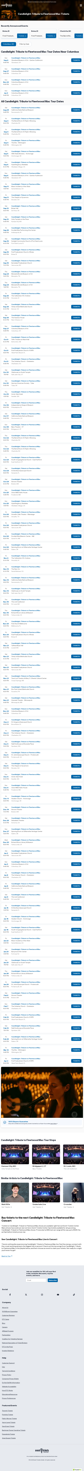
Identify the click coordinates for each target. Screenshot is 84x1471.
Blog (3, 1323)
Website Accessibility (9, 1386)
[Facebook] (10, 1295)
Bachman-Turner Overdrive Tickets (13, 1430)
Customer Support (8, 1363)
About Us (5, 1307)
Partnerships (6, 1335)
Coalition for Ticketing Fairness (12, 1339)
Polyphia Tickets (7, 1415)
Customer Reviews (8, 1315)
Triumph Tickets (7, 1411)
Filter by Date (24, 44)
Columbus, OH (8, 44)
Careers (4, 1327)
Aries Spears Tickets (9, 1438)
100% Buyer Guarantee (10, 1311)
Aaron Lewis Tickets (8, 1422)
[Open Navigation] (81, 5)
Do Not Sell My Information (11, 1383)
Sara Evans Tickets (8, 1426)
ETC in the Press (7, 1347)
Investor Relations (8, 1351)
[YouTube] (58, 1295)
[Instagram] (42, 1295)
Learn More (53, 1123)
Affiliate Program (8, 1331)
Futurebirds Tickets (8, 1434)
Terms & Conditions (8, 1371)
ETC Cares (5, 1319)
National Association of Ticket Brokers (14, 1343)
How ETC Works (7, 1390)
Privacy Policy (6, 1375)
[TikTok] (74, 1295)
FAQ (3, 1367)
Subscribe (53, 1280)
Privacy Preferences (9, 1398)
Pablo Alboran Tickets (9, 1418)
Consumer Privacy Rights (10, 1379)
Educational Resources (9, 1394)
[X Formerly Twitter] (26, 1295)
